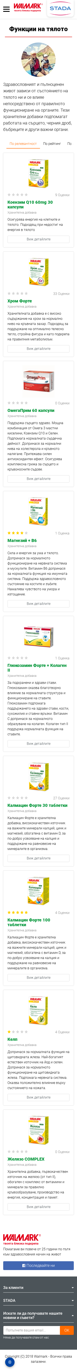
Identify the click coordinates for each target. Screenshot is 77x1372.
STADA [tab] (9, 1300)
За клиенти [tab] (13, 1287)
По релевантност (23, 144)
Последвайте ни (40, 1265)
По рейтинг (52, 144)
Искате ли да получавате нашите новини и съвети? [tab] (32, 1315)
